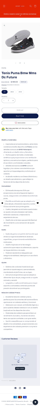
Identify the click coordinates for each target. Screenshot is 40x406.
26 (6, 92)
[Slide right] (24, 63)
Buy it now (20, 116)
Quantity (4, 96)
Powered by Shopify (22, 401)
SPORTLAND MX (11, 401)
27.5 (21, 92)
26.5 (13, 92)
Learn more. (9, 130)
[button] (4, 6)
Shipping (4, 84)
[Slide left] (15, 63)
